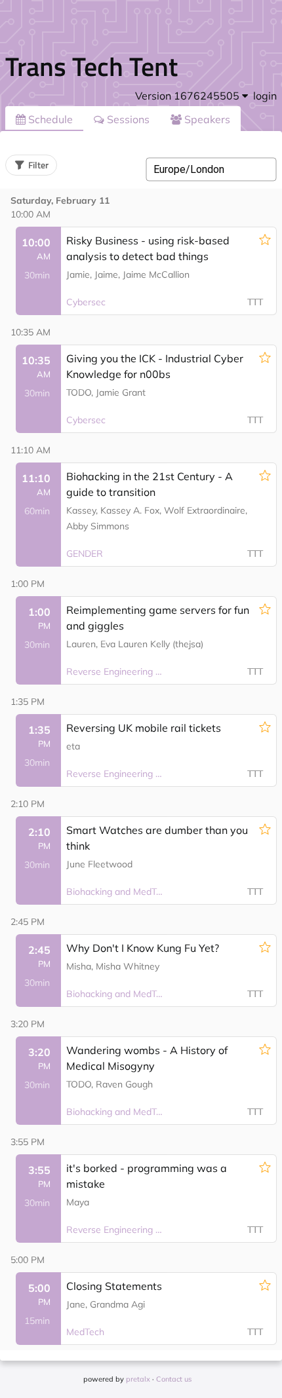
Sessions (127, 119)
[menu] (191, 96)
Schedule (49, 119)
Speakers (206, 119)
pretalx (138, 1379)
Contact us (173, 1379)
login (265, 95)
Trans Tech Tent (91, 66)
